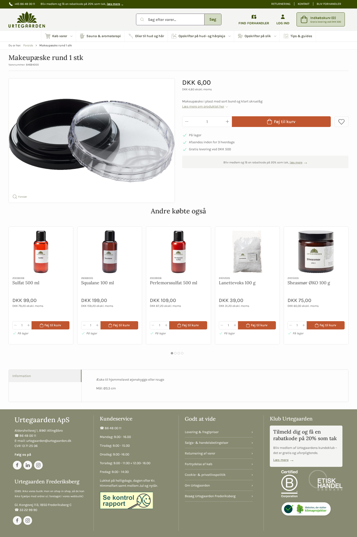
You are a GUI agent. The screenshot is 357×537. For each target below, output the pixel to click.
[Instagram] (38, 465)
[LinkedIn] (27, 465)
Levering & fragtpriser (202, 432)
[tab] (172, 353)
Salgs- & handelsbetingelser (206, 443)
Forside (28, 45)
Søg (212, 19)
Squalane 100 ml (97, 282)
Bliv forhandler (329, 4)
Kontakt (303, 4)
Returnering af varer (200, 453)
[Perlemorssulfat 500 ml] (178, 251)
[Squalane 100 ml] (109, 251)
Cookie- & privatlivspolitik (205, 475)
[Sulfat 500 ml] (40, 251)
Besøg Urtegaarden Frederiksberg (210, 496)
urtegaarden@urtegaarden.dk (48, 441)
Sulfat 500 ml (25, 282)
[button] (58, 36)
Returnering (280, 4)
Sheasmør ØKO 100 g (309, 282)
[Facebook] (17, 465)
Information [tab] (21, 376)
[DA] (26, 19)
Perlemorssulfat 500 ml (173, 282)
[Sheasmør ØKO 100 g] (316, 251)
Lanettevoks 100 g (237, 282)
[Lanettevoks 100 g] (247, 251)
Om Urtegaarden (197, 485)
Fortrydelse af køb (198, 464)
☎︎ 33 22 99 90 (26, 510)
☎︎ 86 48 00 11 (25, 436)
